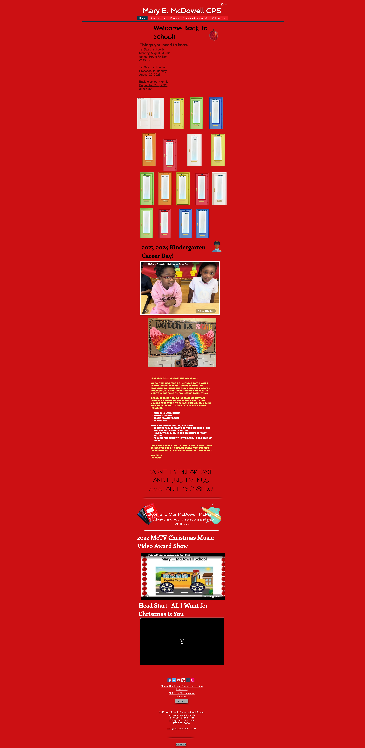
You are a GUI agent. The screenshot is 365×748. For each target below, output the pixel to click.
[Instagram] (192, 680)
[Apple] (214, 35)
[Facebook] (169, 680)
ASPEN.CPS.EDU (183, 405)
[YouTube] (179, 680)
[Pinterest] (183, 680)
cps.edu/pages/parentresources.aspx (190, 450)
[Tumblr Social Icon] (188, 680)
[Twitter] (174, 680)
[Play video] (182, 641)
